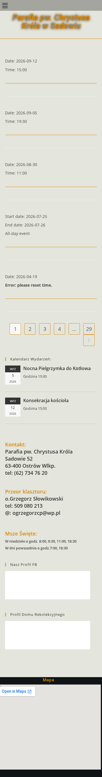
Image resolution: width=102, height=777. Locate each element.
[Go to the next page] (89, 340)
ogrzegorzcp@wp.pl (36, 512)
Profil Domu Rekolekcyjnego (37, 614)
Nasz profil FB (23, 564)
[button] (5, 5)
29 (89, 329)
